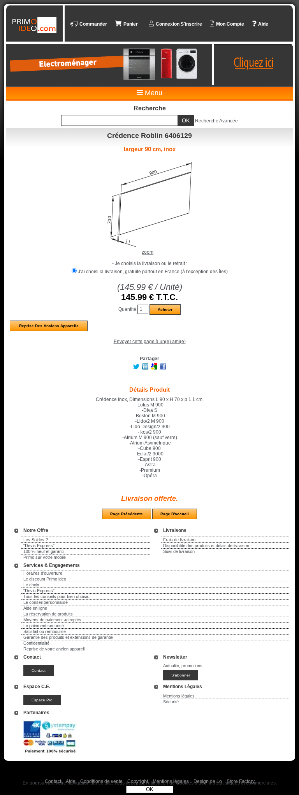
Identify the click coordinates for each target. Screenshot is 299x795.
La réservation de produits (48, 614)
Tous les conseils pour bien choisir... (57, 596)
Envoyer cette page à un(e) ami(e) (150, 341)
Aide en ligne (35, 608)
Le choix (31, 584)
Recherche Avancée (216, 121)
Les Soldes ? (35, 539)
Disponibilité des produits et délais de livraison (206, 545)
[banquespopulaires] (50, 754)
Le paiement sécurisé (43, 625)
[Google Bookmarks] (154, 368)
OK (149, 789)
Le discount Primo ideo (44, 579)
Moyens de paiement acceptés (52, 619)
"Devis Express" (39, 545)
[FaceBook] (163, 368)
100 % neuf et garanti (43, 551)
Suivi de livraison (179, 551)
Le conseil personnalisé (45, 602)
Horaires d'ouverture (42, 573)
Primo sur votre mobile (44, 557)
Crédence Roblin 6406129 (149, 135)
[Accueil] (35, 24)
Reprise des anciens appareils (49, 326)
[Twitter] (136, 368)
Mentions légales (179, 696)
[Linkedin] (145, 368)
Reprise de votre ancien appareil (53, 649)
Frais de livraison (179, 539)
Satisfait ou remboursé (44, 631)
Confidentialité (36, 643)
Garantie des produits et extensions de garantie (68, 637)
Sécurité (171, 701)
